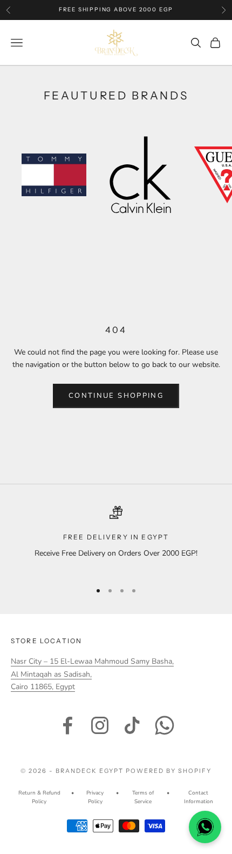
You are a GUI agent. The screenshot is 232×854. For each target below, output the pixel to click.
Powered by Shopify (168, 771)
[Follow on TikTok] (132, 725)
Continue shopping (116, 396)
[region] (116, 539)
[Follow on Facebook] (67, 725)
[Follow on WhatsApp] (164, 725)
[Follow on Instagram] (100, 725)
